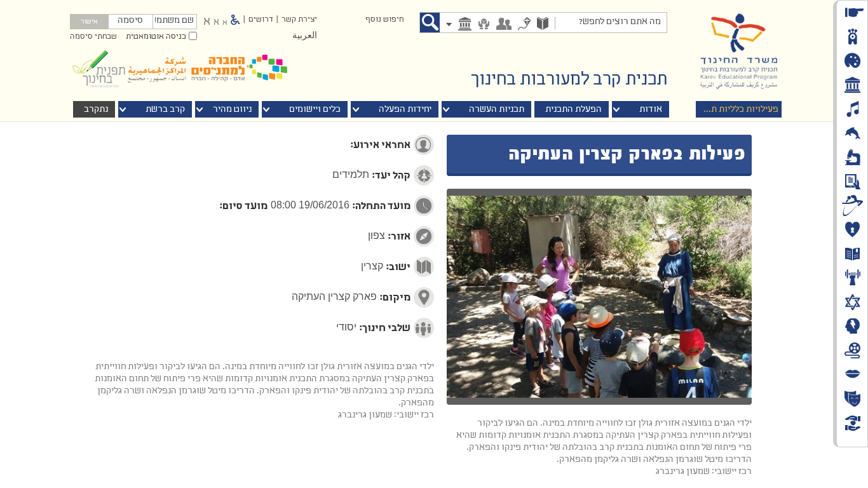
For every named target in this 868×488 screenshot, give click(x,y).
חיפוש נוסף (384, 20)
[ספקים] (484, 25)
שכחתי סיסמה (93, 37)
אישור (89, 22)
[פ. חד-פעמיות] (524, 25)
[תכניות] (542, 24)
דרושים (260, 20)
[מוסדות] (464, 25)
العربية (304, 36)
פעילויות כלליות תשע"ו (735, 110)
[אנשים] (504, 25)
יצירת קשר (299, 20)
